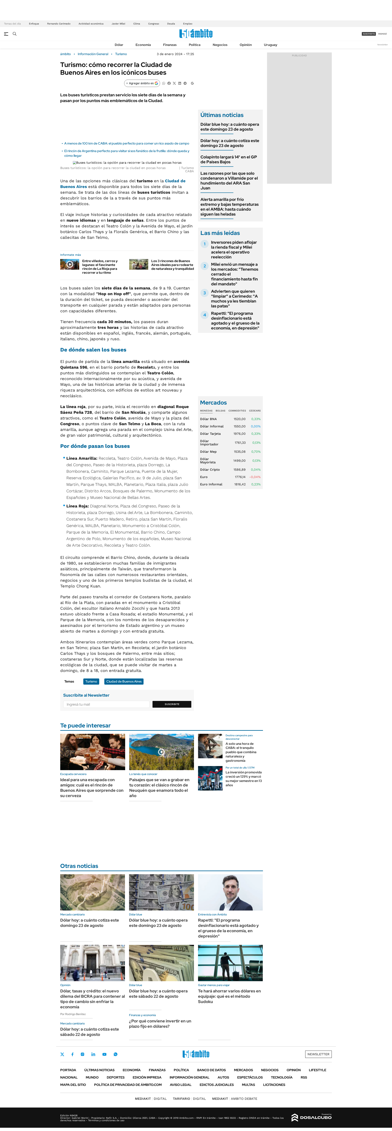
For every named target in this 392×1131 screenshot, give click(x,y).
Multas (248, 1085)
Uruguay (270, 45)
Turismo (121, 54)
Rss (304, 1077)
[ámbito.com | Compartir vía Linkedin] (179, 83)
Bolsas (220, 410)
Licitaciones (274, 1085)
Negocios (220, 45)
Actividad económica (91, 23)
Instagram (82, 1054)
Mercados (243, 1070)
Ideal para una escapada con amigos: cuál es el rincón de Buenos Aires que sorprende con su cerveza (92, 787)
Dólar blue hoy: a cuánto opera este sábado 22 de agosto (158, 993)
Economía (143, 45)
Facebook (72, 1054)
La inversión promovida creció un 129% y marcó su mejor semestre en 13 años (244, 778)
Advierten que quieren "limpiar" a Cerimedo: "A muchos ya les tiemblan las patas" (234, 299)
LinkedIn (93, 1054)
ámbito (65, 54)
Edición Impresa (147, 1077)
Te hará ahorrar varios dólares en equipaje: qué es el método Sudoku (229, 996)
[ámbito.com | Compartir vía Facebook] (169, 83)
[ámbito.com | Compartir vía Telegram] (185, 83)
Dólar (119, 45)
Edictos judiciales (217, 1085)
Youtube (104, 1054)
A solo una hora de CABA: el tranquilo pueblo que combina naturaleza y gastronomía (241, 752)
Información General (93, 54)
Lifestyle (317, 1070)
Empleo (187, 23)
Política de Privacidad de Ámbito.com (128, 1085)
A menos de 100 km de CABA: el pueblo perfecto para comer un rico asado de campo (126, 143)
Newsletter (382, 44)
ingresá (382, 34)
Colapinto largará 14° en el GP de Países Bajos (228, 159)
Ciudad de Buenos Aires (123, 681)
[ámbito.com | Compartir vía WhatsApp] (163, 83)
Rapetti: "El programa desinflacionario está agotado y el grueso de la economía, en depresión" (235, 321)
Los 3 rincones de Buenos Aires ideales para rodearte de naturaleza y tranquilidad (172, 265)
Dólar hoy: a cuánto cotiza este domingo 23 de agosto (229, 143)
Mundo (92, 1077)
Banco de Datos (211, 1070)
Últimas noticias (99, 1070)
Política (194, 45)
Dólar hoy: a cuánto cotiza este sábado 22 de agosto (89, 1031)
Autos (223, 1077)
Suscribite (172, 704)
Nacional (69, 1077)
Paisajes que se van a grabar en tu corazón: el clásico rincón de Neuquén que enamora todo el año (159, 787)
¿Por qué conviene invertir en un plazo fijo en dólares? (160, 1023)
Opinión (246, 45)
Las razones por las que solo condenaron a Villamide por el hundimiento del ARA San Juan (229, 181)
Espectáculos (250, 1077)
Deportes (116, 1077)
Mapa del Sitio (73, 1085)
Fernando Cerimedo (58, 23)
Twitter (62, 1054)
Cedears (255, 410)
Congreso (153, 23)
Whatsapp (115, 1054)
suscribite (369, 34)
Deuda (171, 23)
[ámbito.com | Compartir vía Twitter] (174, 83)
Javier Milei (118, 23)
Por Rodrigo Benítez (73, 1014)
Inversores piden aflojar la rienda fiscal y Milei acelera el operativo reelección (234, 250)
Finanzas (170, 45)
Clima (136, 23)
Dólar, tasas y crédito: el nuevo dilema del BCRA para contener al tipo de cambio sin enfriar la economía (92, 999)
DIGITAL (151, 1099)
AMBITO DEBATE (234, 1099)
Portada (68, 1070)
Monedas (206, 410)
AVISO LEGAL (181, 1085)
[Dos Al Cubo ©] (312, 1118)
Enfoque (34, 23)
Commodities (237, 410)
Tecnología (282, 1077)
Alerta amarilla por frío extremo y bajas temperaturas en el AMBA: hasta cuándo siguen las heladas (229, 207)
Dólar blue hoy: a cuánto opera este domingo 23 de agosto (229, 127)
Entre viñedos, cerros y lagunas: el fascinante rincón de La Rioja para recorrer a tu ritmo (100, 267)
